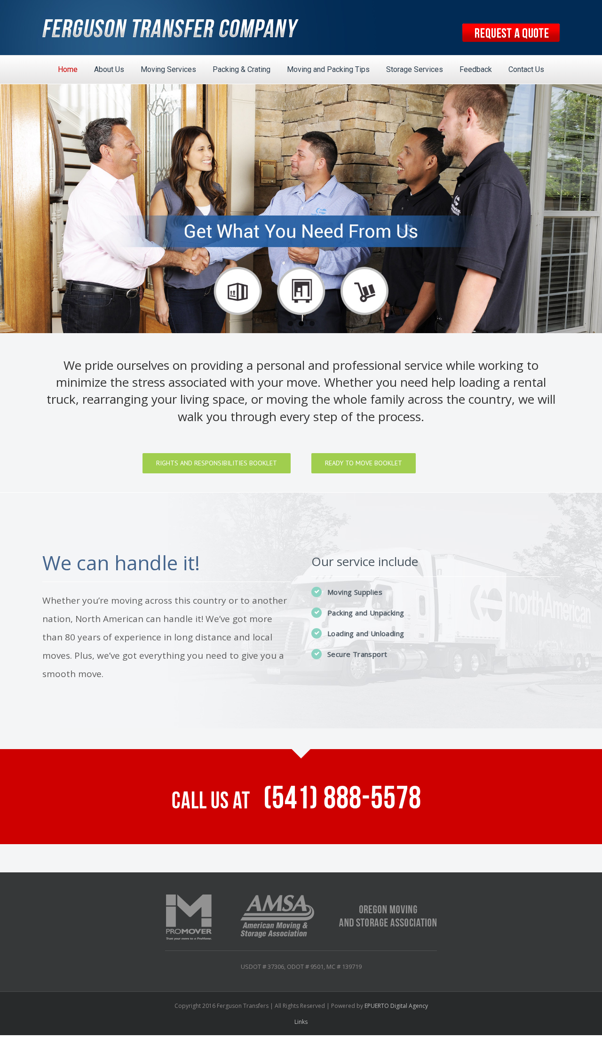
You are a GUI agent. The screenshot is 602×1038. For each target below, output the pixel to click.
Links (301, 1022)
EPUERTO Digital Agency (396, 1006)
